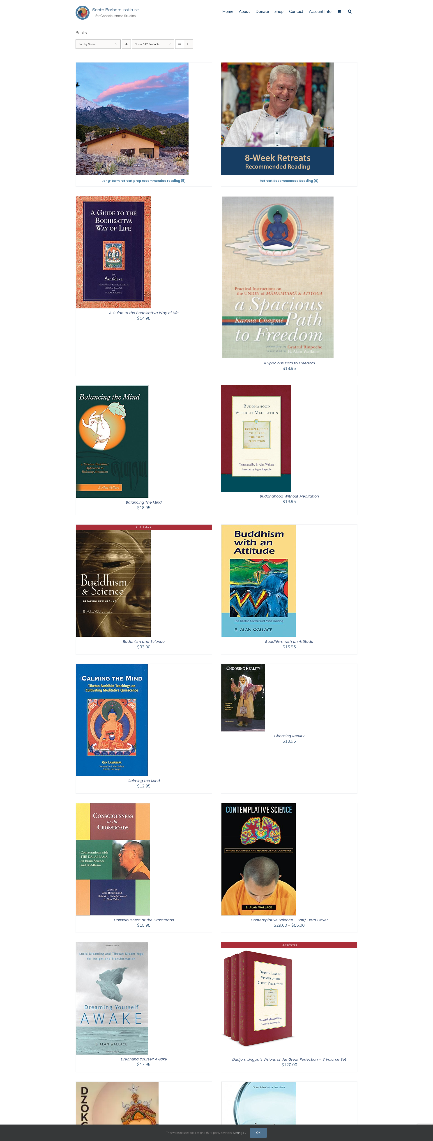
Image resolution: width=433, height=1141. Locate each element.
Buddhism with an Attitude (289, 641)
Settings (238, 1132)
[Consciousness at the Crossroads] (113, 805)
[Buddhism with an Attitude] (258, 527)
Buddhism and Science (144, 641)
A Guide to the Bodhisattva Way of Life (144, 312)
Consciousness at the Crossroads (144, 920)
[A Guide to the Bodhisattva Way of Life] (113, 198)
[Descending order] (126, 44)
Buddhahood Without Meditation (289, 496)
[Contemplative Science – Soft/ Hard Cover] (258, 805)
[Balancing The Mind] (112, 388)
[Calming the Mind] (112, 666)
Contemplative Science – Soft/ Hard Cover (289, 920)
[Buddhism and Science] (113, 527)
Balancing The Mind (144, 502)
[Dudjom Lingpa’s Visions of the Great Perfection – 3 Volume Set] (258, 945)
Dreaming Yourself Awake (144, 1059)
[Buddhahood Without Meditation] (256, 388)
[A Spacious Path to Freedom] (277, 198)
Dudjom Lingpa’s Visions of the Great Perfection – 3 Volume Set (289, 1059)
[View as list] (188, 44)
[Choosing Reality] (243, 666)
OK (258, 1132)
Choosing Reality (289, 735)
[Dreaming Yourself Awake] (112, 945)
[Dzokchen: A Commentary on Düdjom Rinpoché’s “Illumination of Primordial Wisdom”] (117, 1084)
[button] (350, 10)
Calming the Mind (144, 780)
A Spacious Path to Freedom (289, 363)
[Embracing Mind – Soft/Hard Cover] (258, 1084)
